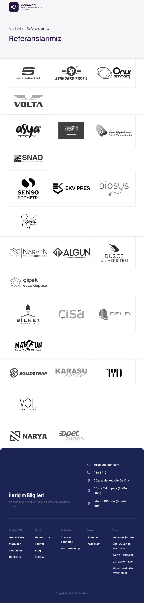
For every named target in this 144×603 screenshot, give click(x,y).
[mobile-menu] (130, 7)
